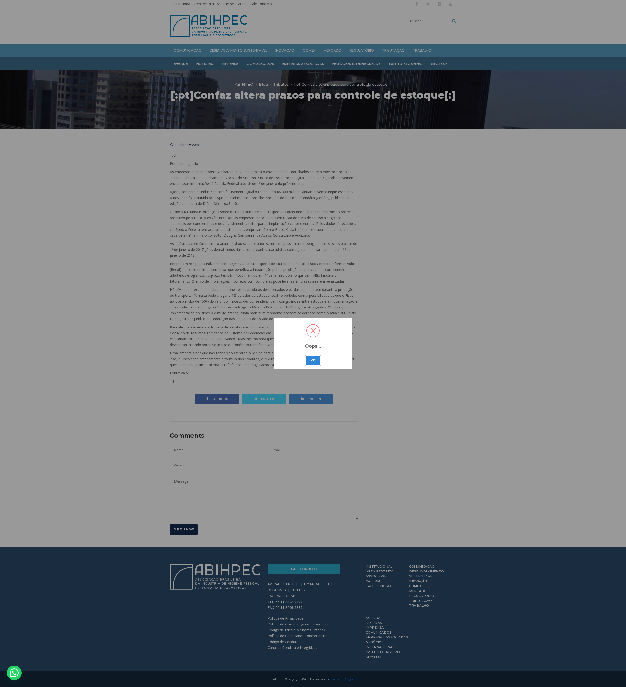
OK (313, 360)
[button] (14, 673)
